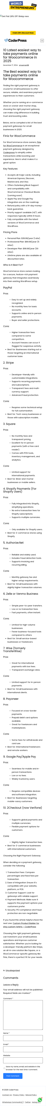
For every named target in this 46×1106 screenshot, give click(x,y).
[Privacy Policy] (18, 1094)
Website (6, 1055)
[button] (23, 33)
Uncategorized (13, 970)
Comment (8, 998)
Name (6, 1033)
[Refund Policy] (31, 1094)
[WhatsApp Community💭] (13, 1102)
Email (6, 1044)
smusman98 (24, 65)
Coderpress (9, 152)
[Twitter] (28, 1102)
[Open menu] (42, 40)
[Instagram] (36, 1102)
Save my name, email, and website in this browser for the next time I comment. (23, 1068)
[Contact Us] (7, 1094)
